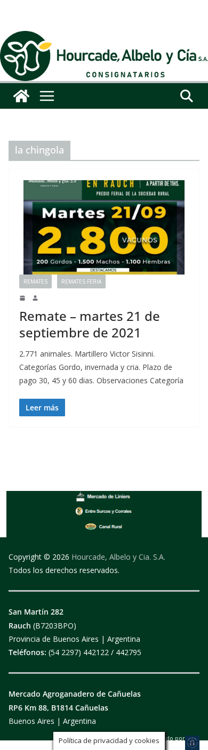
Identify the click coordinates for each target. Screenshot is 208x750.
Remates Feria (81, 281)
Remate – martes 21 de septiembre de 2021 (89, 324)
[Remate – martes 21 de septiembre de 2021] (104, 227)
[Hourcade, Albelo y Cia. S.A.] (21, 96)
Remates (35, 281)
